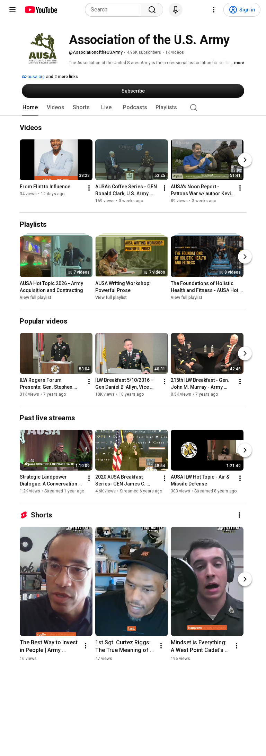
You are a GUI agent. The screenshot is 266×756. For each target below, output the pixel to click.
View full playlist (35, 297)
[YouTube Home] (40, 9)
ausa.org (36, 76)
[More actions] (89, 188)
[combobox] (115, 10)
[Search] (152, 10)
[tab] (30, 107)
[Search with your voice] (176, 10)
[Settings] (214, 10)
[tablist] (133, 107)
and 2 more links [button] (62, 76)
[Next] (245, 160)
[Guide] (12, 10)
